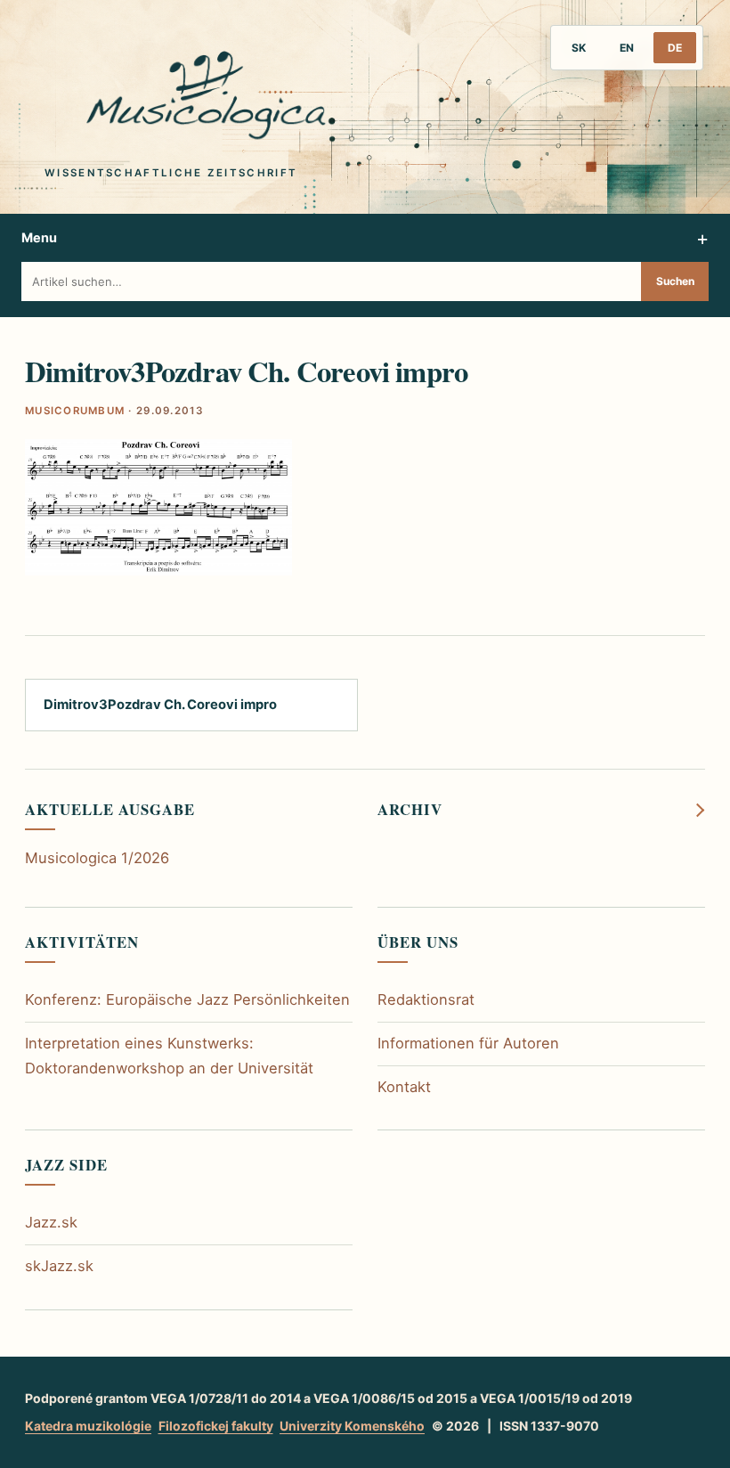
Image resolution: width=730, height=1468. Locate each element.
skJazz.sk (59, 1266)
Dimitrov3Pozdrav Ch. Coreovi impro (160, 705)
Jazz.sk (51, 1222)
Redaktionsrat (425, 999)
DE (675, 47)
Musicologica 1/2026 (97, 858)
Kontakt (404, 1087)
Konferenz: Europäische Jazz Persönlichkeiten (187, 999)
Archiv (409, 810)
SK (579, 47)
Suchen (675, 281)
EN (627, 47)
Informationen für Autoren (468, 1043)
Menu (39, 237)
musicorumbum (75, 410)
